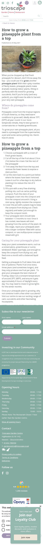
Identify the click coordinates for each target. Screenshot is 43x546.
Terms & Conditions (10, 457)
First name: (6, 317)
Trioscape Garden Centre (12, 433)
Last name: (26, 317)
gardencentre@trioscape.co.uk (16, 446)
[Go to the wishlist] (27, 3)
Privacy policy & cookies (11, 454)
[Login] (34, 3)
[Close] (37, 510)
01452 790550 (10, 443)
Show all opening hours (11, 422)
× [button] (40, 506)
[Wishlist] (27, 3)
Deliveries (6, 461)
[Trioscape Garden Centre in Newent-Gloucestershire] (13, 7)
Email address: (8, 327)
